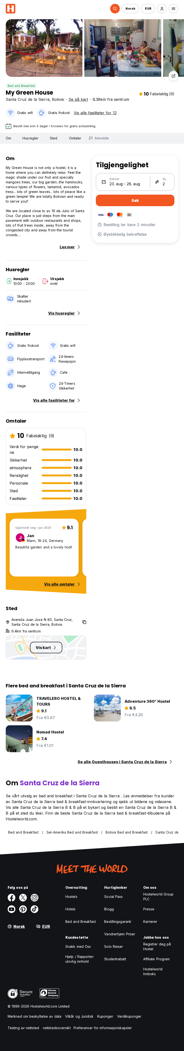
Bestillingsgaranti (117, 921)
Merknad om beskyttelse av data (34, 1016)
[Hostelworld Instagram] (34, 897)
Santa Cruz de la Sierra (27, 99)
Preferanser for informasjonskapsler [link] (103, 1028)
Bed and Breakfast (21, 86)
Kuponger (105, 1016)
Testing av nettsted (23, 1028)
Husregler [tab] (30, 138)
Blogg (109, 909)
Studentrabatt (115, 959)
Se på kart (78, 99)
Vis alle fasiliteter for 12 (95, 112)
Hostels (71, 897)
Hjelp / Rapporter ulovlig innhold (79, 959)
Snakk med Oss (78, 946)
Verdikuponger (129, 1016)
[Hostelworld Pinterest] (23, 909)
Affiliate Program (156, 959)
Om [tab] (8, 138)
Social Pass (113, 897)
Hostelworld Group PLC (158, 896)
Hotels (70, 909)
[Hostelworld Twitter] (23, 897)
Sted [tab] (53, 138)
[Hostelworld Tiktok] (34, 909)
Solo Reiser (113, 946)
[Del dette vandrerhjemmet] (173, 76)
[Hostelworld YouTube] (11, 909)
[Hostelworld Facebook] (11, 897)
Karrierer (150, 921)
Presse (149, 909)
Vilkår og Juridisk (79, 1016)
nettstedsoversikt (57, 1028)
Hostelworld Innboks (152, 971)
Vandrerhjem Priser (119, 934)
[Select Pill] (115, 8)
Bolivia (58, 99)
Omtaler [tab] (75, 138)
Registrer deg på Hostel (157, 946)
